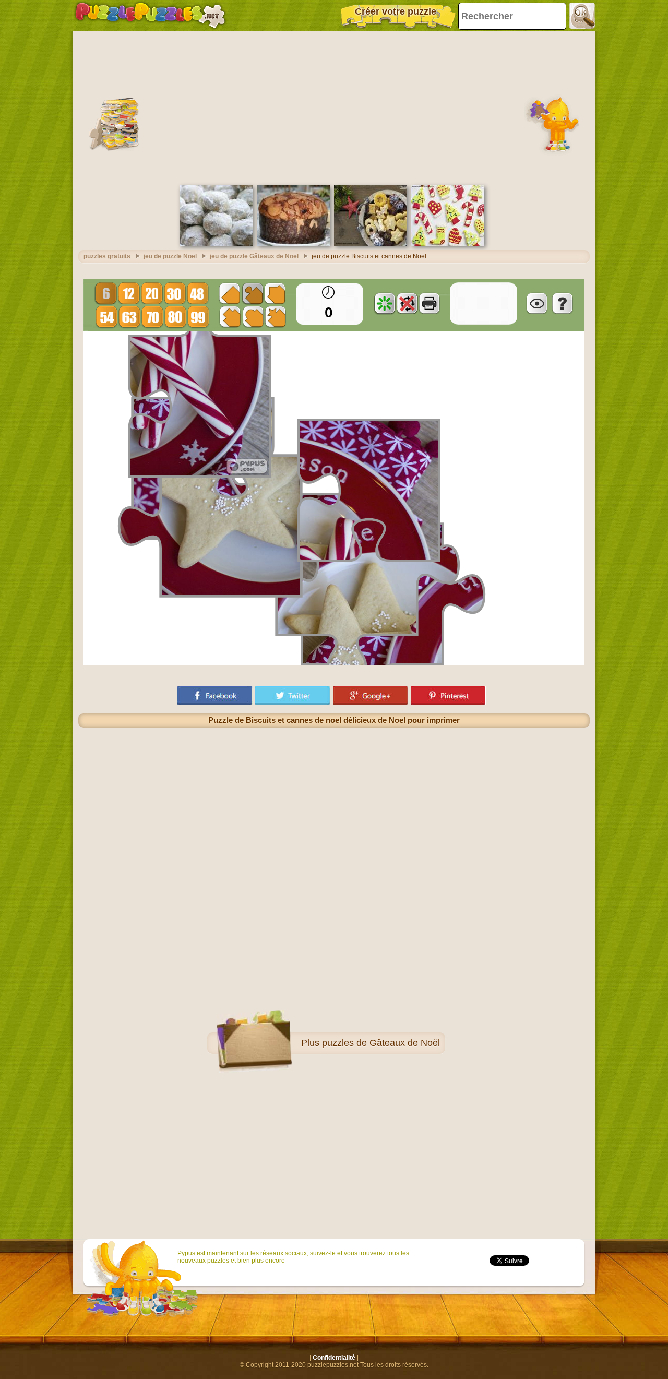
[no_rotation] (407, 303)
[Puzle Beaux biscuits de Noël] (447, 243)
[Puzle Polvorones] (216, 243)
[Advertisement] (334, 107)
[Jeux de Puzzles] (150, 15)
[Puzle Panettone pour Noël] (293, 243)
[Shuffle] (384, 303)
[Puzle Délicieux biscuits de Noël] (370, 243)
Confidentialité (334, 1357)
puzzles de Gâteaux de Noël (381, 1043)
